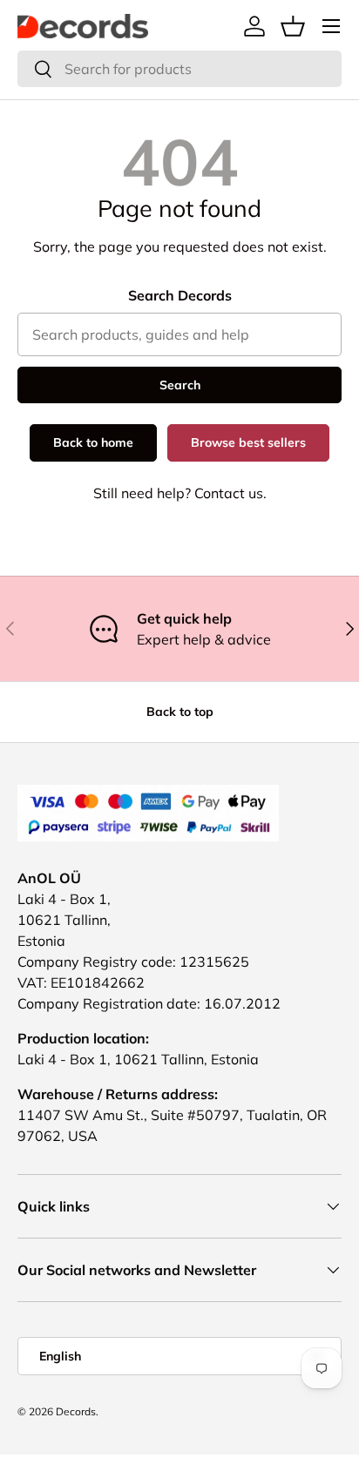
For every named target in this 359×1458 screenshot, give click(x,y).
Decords (76, 1411)
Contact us (228, 493)
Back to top (179, 711)
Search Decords (180, 295)
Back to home (93, 442)
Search (179, 385)
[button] (293, 26)
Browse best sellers (248, 442)
